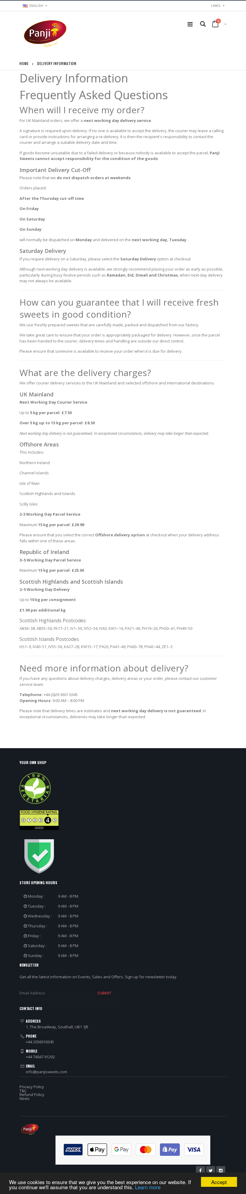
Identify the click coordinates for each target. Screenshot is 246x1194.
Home (24, 63)
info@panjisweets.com (46, 1071)
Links (215, 5)
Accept (219, 1182)
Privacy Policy (32, 1086)
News (25, 1098)
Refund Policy (32, 1094)
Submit (104, 993)
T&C (23, 1090)
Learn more (147, 1187)
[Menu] (190, 24)
